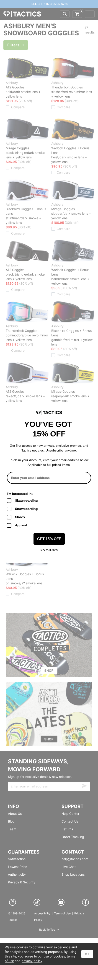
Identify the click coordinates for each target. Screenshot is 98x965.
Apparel (21, 525)
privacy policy (31, 961)
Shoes (20, 517)
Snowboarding (26, 509)
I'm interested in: (20, 493)
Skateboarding (26, 500)
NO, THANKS (49, 550)
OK (87, 954)
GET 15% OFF (49, 539)
